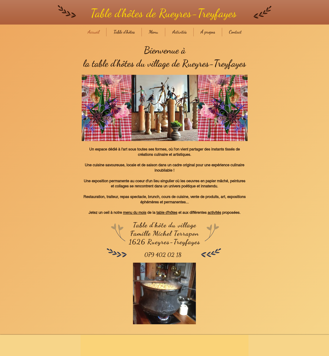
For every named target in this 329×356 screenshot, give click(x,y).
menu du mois (134, 212)
